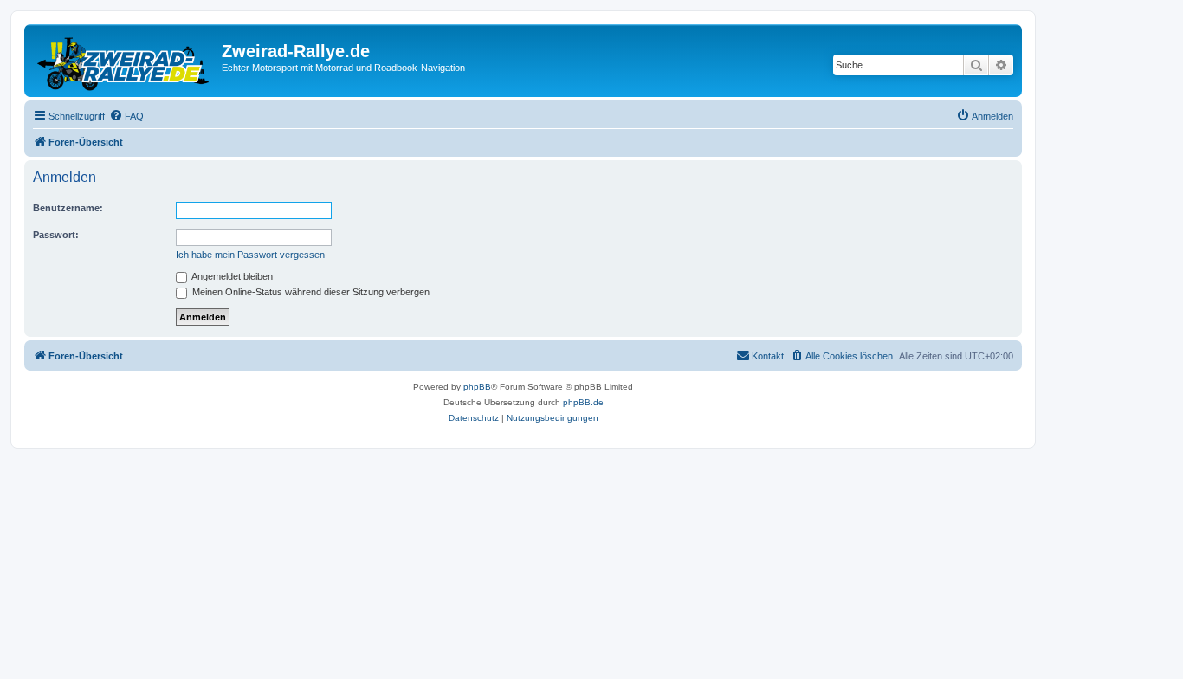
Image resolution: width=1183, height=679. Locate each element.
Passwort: (56, 235)
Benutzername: (68, 208)
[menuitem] (126, 116)
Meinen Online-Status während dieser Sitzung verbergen (310, 292)
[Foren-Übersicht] (125, 61)
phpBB (477, 386)
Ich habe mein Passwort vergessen (250, 254)
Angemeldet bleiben (231, 276)
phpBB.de (583, 402)
